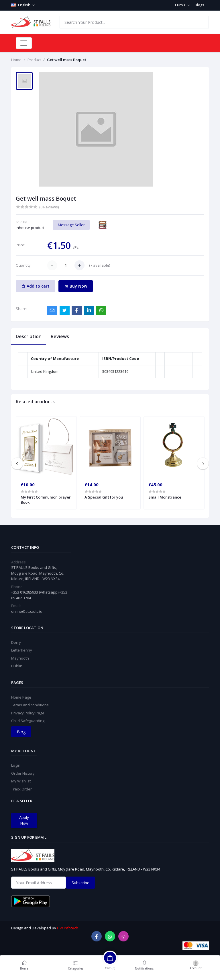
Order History (23, 773)
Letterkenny (21, 650)
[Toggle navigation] (24, 43)
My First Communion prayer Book (46, 500)
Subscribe (80, 882)
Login (15, 765)
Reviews (60, 336)
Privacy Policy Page (27, 713)
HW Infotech (67, 928)
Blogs (199, 4)
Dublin (16, 665)
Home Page (21, 697)
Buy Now (77, 286)
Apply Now (24, 820)
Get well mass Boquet (66, 59)
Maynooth (20, 658)
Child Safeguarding (27, 720)
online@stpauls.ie (26, 611)
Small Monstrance (164, 497)
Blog (21, 731)
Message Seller (71, 224)
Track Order (21, 789)
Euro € (180, 4)
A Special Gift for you (104, 497)
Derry (16, 642)
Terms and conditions (30, 705)
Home (16, 59)
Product (34, 59)
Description (29, 336)
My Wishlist (21, 781)
